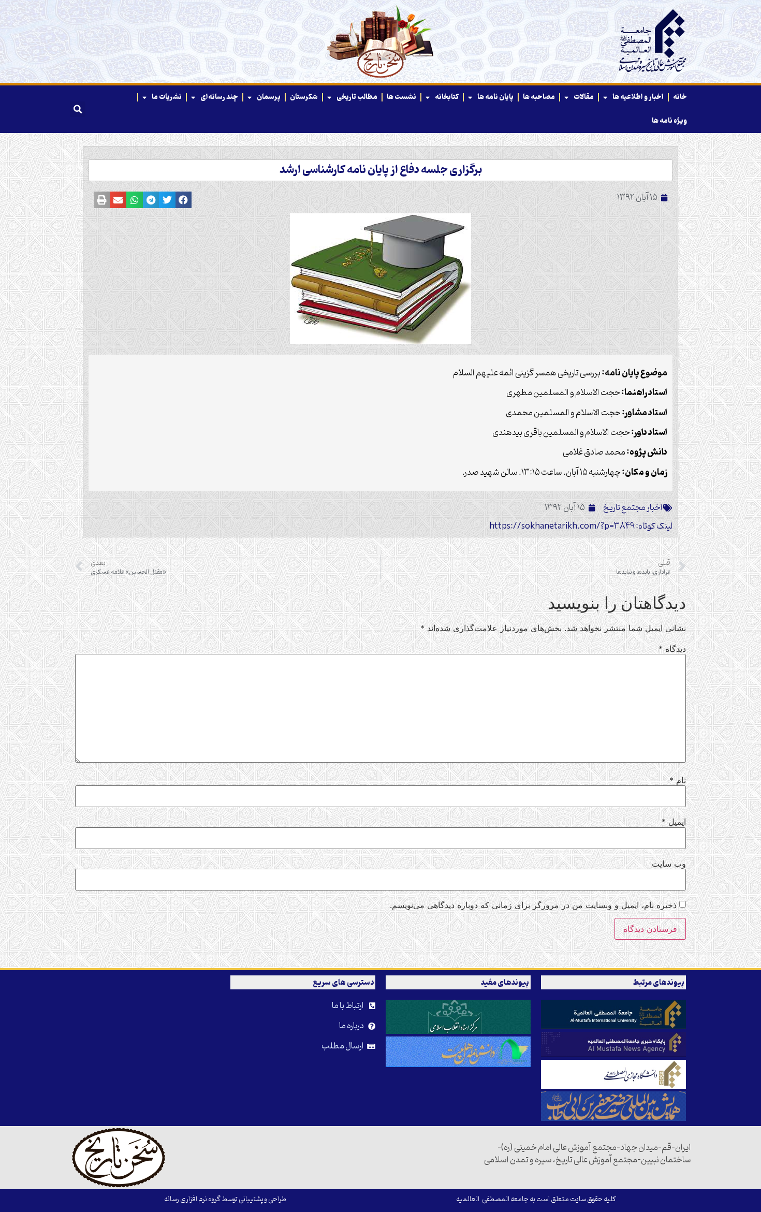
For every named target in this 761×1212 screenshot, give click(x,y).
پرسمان (269, 97)
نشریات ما (167, 97)
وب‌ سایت (669, 863)
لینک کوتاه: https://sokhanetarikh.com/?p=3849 (580, 526)
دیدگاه (672, 649)
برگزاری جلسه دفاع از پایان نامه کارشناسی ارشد (381, 170)
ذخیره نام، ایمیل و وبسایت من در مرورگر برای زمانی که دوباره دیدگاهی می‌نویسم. (533, 905)
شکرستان (304, 97)
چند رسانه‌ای (219, 97)
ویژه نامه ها (669, 121)
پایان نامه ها (495, 97)
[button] (77, 109)
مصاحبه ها (539, 97)
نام (677, 780)
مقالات (584, 97)
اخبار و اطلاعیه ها (638, 97)
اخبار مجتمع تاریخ (633, 508)
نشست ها (401, 97)
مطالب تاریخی (356, 97)
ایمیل (674, 821)
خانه (680, 97)
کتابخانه (447, 97)
